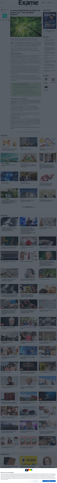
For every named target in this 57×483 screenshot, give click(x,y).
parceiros (8, 473)
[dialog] (28, 475)
